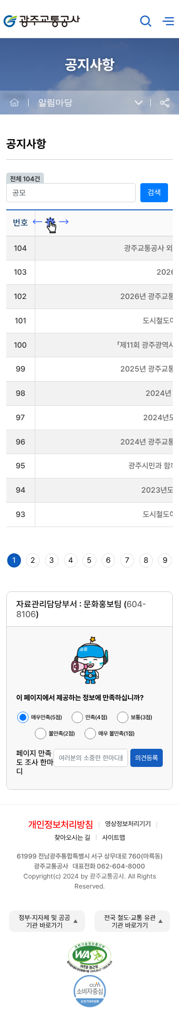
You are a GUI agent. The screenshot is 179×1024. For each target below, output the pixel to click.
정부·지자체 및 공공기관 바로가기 (44, 921)
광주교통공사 (24, 16)
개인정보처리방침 (60, 824)
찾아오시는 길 (72, 837)
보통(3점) (141, 717)
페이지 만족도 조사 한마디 (34, 762)
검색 (154, 192)
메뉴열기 (168, 21)
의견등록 (146, 758)
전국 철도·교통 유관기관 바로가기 (130, 921)
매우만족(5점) (46, 717)
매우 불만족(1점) (116, 733)
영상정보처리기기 (128, 823)
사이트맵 (113, 837)
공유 (164, 102)
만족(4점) (96, 717)
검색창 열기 (146, 21)
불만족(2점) (62, 733)
